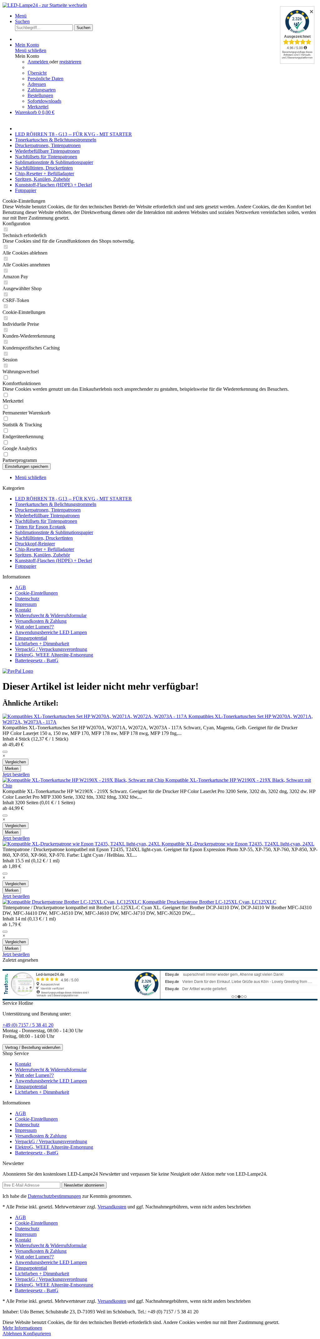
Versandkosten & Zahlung (41, 621)
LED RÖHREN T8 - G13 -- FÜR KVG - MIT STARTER (73, 498)
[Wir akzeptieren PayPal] (17, 671)
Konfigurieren (37, 1333)
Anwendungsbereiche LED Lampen (51, 632)
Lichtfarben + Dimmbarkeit (42, 643)
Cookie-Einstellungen (36, 593)
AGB (20, 587)
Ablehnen (12, 1333)
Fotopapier (25, 566)
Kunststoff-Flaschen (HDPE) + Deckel (53, 560)
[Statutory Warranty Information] (5, 752)
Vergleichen (15, 762)
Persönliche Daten (45, 78)
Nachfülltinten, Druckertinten (44, 538)
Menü (21, 15)
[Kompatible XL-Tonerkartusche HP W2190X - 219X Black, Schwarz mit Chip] (83, 780)
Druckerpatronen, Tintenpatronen (48, 510)
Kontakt (23, 609)
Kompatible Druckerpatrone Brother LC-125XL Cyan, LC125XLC (209, 902)
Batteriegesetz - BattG (36, 660)
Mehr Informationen (22, 1328)
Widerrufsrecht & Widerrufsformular (51, 615)
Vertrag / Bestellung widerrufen (32, 1047)
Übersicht (37, 73)
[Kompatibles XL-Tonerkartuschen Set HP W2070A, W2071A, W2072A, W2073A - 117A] (95, 716)
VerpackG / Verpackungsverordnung (51, 649)
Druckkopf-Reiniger (35, 543)
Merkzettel (38, 106)
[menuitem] (166, 16)
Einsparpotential (31, 638)
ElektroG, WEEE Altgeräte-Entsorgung (54, 654)
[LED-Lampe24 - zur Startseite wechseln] (44, 5)
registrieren (70, 61)
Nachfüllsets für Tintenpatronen (46, 521)
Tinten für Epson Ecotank (40, 526)
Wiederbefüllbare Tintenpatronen (47, 515)
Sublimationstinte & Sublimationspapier (54, 532)
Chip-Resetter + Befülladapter (44, 549)
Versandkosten (112, 1206)
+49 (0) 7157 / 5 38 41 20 (27, 1025)
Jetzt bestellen (16, 774)
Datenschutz (27, 598)
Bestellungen (40, 95)
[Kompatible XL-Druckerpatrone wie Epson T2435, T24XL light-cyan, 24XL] (82, 843)
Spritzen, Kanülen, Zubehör (42, 555)
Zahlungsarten (42, 89)
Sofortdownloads (44, 101)
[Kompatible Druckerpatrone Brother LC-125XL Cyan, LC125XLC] (72, 902)
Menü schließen (30, 50)
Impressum (26, 604)
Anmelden (38, 61)
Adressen (37, 84)
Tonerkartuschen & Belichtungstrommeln (55, 504)
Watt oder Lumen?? (34, 626)
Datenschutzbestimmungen (54, 1196)
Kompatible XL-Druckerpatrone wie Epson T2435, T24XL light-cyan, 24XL (238, 843)
